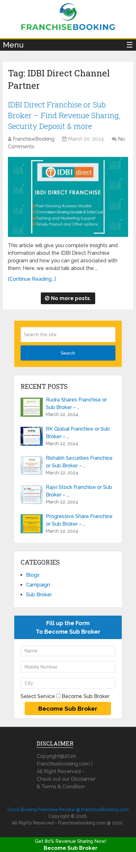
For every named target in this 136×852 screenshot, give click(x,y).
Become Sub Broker (70, 848)
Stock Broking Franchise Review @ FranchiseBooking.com (68, 809)
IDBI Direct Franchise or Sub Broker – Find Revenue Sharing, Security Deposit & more (64, 115)
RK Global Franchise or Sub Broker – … (78, 432)
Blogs (33, 575)
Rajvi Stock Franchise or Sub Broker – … (79, 491)
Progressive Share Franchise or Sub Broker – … (79, 520)
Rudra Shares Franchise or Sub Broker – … (76, 403)
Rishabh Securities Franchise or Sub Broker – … (79, 462)
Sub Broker (39, 595)
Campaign (38, 585)
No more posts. (71, 298)
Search (68, 353)
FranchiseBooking (33, 139)
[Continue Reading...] (32, 279)
